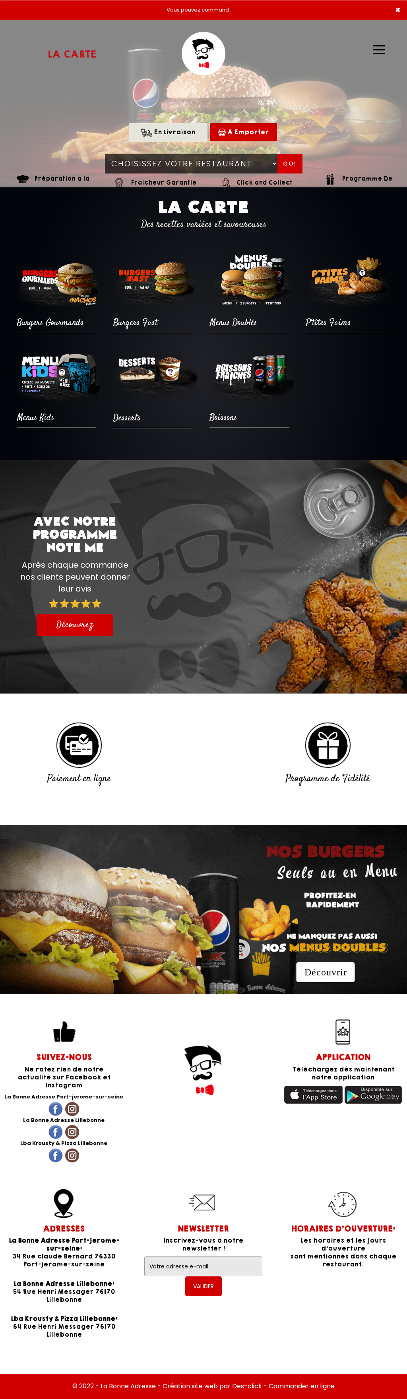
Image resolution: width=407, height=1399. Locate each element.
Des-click (247, 1386)
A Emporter (247, 132)
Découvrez (74, 625)
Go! (290, 164)
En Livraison (173, 132)
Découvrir (325, 972)
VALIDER (203, 1286)
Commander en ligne (302, 1386)
